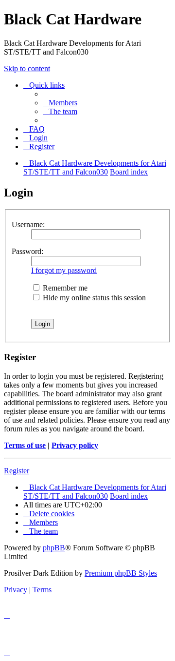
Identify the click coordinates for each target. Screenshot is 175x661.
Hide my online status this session (93, 297)
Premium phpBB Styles (121, 573)
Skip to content (27, 68)
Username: (28, 224)
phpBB (54, 548)
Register (16, 471)
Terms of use (25, 445)
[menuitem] (60, 102)
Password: (27, 251)
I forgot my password (64, 270)
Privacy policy (75, 445)
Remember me (64, 288)
